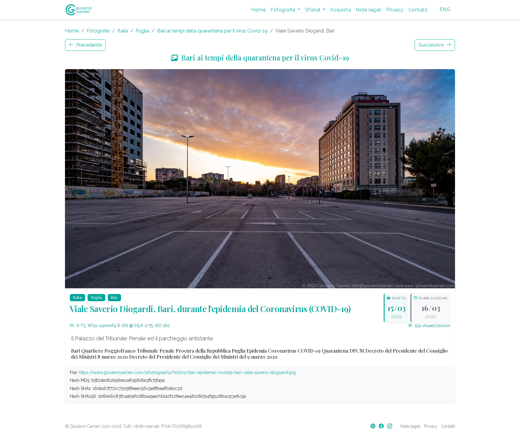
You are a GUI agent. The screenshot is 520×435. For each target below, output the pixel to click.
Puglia (142, 31)
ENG (445, 9)
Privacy (394, 10)
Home (258, 10)
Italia (122, 31)
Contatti (418, 10)
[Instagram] (390, 426)
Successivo (432, 45)
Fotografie (98, 31)
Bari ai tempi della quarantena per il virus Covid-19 (212, 31)
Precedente (88, 45)
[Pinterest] (373, 426)
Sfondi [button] (313, 10)
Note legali (368, 10)
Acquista (340, 10)
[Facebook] (382, 426)
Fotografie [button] (283, 10)
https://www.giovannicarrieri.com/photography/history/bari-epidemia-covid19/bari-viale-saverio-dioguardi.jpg (187, 372)
